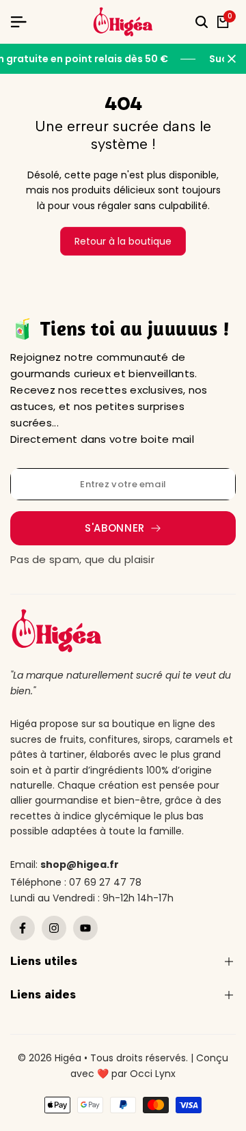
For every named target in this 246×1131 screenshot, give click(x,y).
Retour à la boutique (123, 241)
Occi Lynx (153, 1073)
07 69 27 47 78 (105, 882)
